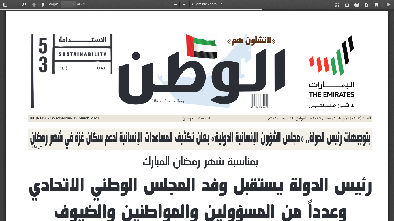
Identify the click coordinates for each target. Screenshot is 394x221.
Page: (53, 4)
